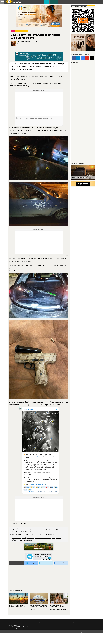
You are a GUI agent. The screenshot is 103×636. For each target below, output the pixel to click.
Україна (29, 2)
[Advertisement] (38, 103)
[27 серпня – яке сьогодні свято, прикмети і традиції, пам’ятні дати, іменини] (18, 599)
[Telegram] (78, 58)
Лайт (46, 2)
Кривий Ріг (20, 30)
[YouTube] (87, 58)
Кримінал (26, 30)
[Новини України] (13, 2)
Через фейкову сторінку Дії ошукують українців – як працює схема (36, 534)
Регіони (36, 2)
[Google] (83, 58)
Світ (42, 2)
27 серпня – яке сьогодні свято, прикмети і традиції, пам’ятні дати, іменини (17, 606)
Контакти (50, 622)
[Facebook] (74, 58)
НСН (27, 76)
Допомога (54, 2)
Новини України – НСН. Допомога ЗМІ (36, 622)
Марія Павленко (25, 41)
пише (14, 402)
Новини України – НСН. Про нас (62, 622)
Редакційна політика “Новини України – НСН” (83, 622)
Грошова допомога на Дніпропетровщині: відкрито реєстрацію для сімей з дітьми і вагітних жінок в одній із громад (58, 607)
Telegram (21, 79)
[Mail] (92, 58)
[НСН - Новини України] (38, 557)
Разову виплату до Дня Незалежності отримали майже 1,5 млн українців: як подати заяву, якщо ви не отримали (39, 607)
